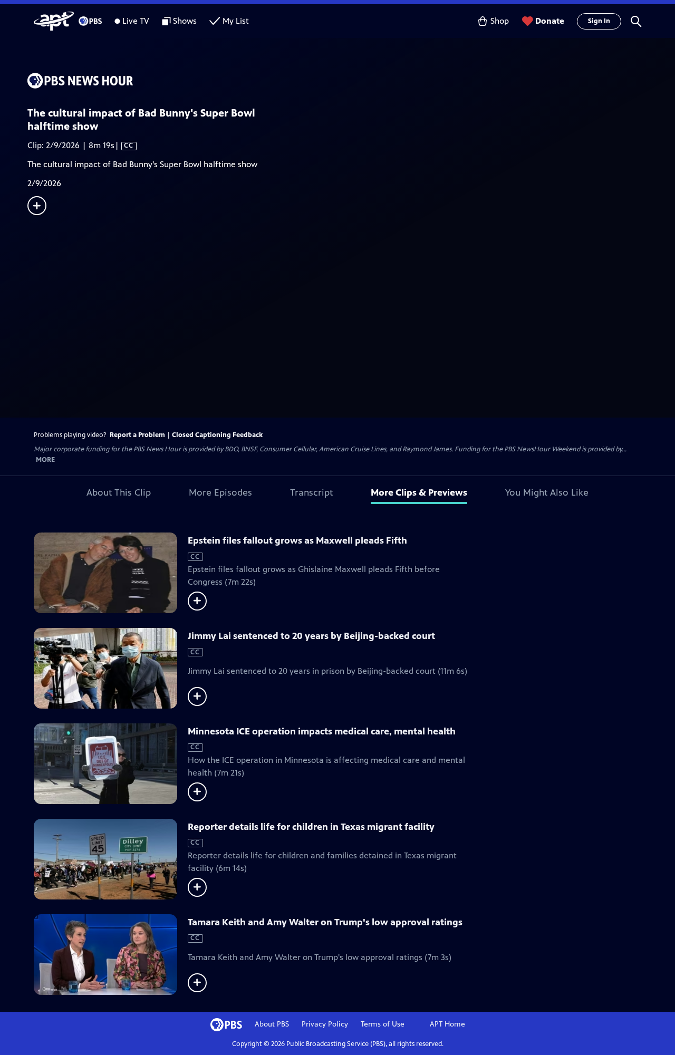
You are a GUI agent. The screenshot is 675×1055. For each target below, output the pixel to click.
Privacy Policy (325, 1024)
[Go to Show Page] (351, 80)
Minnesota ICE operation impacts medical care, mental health (322, 731)
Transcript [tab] (311, 492)
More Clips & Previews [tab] (419, 492)
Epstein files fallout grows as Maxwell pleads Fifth (297, 540)
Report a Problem (137, 435)
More (45, 460)
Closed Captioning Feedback (217, 435)
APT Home (447, 1024)
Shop (499, 21)
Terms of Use (382, 1024)
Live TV (135, 21)
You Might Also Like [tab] (547, 492)
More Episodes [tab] (220, 492)
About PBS (272, 1024)
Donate (549, 21)
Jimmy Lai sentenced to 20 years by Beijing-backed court (311, 636)
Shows (185, 21)
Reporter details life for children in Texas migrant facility (311, 827)
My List (236, 21)
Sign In (599, 21)
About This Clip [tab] (118, 492)
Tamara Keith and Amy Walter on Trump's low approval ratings (325, 922)
